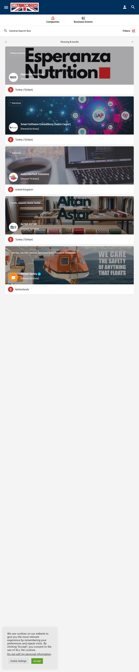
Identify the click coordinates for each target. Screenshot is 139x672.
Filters (126, 30)
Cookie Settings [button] (18, 661)
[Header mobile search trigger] (133, 7)
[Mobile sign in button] (124, 7)
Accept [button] (37, 661)
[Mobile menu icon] (6, 7)
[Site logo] (25, 7)
